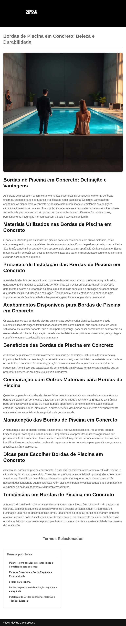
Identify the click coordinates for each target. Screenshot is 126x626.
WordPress (28, 622)
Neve (5, 622)
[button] (94, 12)
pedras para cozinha (20, 581)
